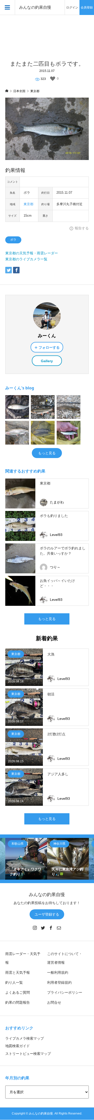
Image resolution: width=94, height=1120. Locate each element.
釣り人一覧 (14, 982)
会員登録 (87, 7)
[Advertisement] (47, 34)
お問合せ (54, 1002)
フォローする (49, 347)
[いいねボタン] (52, 78)
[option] (26, 859)
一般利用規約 (57, 972)
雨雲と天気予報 (17, 972)
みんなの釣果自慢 (35, 7)
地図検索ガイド (17, 1046)
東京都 (28, 204)
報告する (82, 228)
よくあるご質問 (17, 992)
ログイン (72, 7)
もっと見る (47, 453)
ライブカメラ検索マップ (24, 1038)
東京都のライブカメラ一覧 (26, 259)
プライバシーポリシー (64, 992)
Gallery (47, 361)
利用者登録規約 (59, 982)
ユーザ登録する (47, 914)
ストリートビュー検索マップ (28, 1054)
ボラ (13, 239)
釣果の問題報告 (17, 1002)
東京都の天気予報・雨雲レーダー (31, 253)
